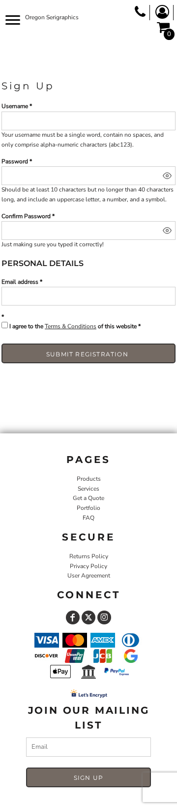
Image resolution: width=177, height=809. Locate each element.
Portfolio (88, 508)
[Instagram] (104, 617)
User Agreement (88, 575)
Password (14, 161)
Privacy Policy (88, 566)
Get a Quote (88, 498)
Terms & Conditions (70, 326)
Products (89, 479)
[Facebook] (73, 617)
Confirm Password (26, 216)
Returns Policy (88, 556)
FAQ (88, 518)
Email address (19, 282)
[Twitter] (88, 617)
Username (14, 106)
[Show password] (167, 175)
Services (88, 489)
